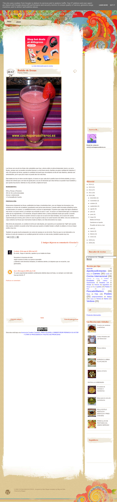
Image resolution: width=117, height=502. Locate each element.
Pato (88, 289)
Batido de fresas (95, 220)
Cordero (106, 278)
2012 (90, 190)
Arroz (88, 274)
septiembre (94, 206)
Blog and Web (61, 489)
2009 (90, 240)
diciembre (93, 198)
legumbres (106, 285)
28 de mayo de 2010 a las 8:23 (28, 251)
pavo (103, 289)
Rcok (15, 271)
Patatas (107, 287)
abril (91, 228)
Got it (112, 5)
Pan (94, 286)
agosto (92, 209)
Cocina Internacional (97, 276)
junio (92, 214)
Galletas (105, 280)
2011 (90, 192)
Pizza (88, 294)
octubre (92, 203)
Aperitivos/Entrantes (96, 271)
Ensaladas (90, 280)
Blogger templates (50, 489)
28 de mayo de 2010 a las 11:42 (26, 271)
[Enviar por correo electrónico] (10, 237)
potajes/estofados (97, 297)
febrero (92, 234)
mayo (92, 217)
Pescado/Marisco (95, 291)
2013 (90, 187)
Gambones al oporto (96, 222)
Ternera (98, 299)
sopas (92, 298)
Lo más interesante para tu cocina (42, 66)
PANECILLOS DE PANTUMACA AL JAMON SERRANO (103, 423)
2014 (90, 184)
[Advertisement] (42, 31)
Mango (88, 286)
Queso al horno (102, 371)
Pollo (96, 294)
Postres (25, 72)
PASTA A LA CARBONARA (96, 382)
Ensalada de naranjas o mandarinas (101, 389)
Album (18, 21)
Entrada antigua (16, 319)
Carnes (96, 273)
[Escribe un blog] (13, 237)
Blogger (23, 491)
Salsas (109, 297)
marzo (92, 231)
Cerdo (107, 274)
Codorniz (89, 278)
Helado (89, 285)
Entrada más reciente (71, 319)
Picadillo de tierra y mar (97, 225)
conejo (97, 278)
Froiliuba (16, 251)
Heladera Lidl (104, 282)
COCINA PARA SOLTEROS (26, 489)
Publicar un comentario (13, 280)
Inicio (9, 21)
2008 (90, 243)
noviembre (93, 201)
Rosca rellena (101, 348)
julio (91, 211)
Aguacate (90, 268)
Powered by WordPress (8, 492)
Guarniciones (91, 282)
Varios (106, 299)
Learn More (103, 5)
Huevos (96, 285)
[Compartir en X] (15, 237)
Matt (43, 489)
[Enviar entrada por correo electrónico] (7, 237)
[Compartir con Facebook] (18, 237)
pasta (99, 287)
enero (92, 237)
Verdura (90, 301)
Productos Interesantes (94, 315)
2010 (90, 195)
